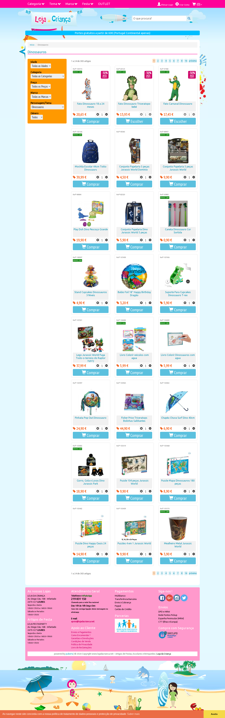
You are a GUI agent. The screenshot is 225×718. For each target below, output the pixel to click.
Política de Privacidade (81, 644)
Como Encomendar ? (80, 635)
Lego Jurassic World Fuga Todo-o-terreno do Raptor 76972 (90, 358)
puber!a (69, 654)
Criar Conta (184, 5)
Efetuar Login (167, 5)
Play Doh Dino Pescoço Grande (91, 229)
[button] (134, 121)
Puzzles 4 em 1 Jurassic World (134, 543)
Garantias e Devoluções (82, 638)
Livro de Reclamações (81, 647)
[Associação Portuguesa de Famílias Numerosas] (127, 632)
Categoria (34, 4)
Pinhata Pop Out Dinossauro (90, 417)
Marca (70, 4)
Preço (34, 82)
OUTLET (104, 4)
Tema (53, 4)
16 (186, 61)
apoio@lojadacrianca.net (82, 621)
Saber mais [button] (133, 714)
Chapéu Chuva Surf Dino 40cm (178, 417)
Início (32, 45)
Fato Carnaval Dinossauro (177, 103)
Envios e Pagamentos (81, 632)
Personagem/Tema (41, 103)
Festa (86, 4)
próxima (193, 61)
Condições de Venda (81, 641)
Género (35, 113)
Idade (34, 62)
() (198, 4)
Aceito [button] (214, 714)
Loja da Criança (164, 654)
